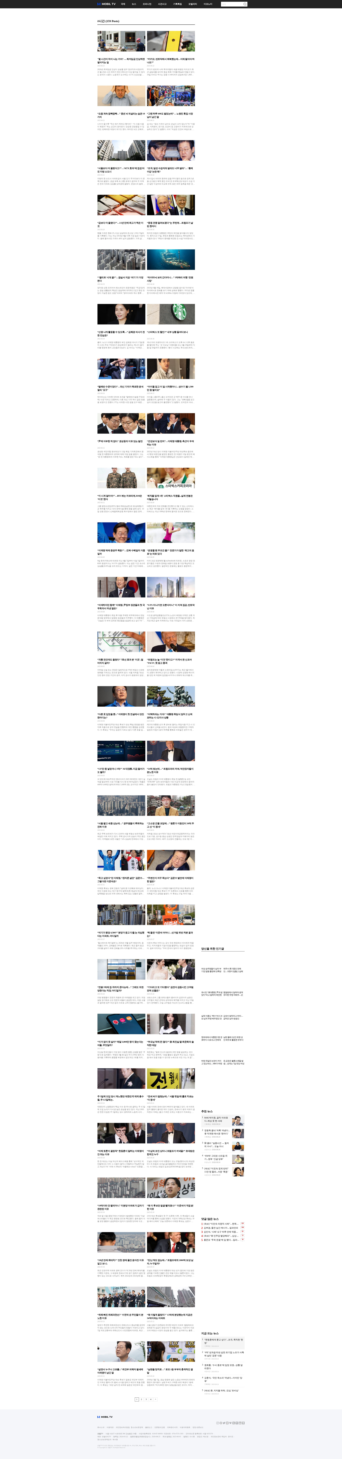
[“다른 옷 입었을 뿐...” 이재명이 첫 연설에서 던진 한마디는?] (121, 708)
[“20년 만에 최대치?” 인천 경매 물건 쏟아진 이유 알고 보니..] (121, 1254)
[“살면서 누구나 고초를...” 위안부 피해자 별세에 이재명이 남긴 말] (121, 1363)
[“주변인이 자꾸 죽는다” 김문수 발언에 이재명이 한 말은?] (171, 871)
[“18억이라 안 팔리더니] (121, 1199)
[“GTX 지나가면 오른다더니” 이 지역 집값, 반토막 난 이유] (171, 598)
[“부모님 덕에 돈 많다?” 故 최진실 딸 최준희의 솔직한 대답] (171, 1035)
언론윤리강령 (159, 1427)
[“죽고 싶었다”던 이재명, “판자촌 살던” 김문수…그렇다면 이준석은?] (121, 871)
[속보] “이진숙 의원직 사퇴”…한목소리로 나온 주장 (222, 1224)
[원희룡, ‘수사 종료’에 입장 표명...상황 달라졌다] (223, 1368)
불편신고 (148, 1427)
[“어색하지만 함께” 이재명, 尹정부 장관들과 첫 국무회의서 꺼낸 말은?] (121, 598)
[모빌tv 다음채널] (227, 1424)
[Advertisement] (223, 1088)
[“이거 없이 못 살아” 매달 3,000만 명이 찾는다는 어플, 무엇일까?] (121, 1035)
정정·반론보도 (198, 1427)
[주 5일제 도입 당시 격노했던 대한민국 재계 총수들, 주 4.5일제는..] (121, 1090)
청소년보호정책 (137, 1427)
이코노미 (208, 4)
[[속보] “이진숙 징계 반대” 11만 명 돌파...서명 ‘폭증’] (223, 1171)
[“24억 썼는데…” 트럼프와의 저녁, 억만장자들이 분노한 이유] (171, 762)
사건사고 (162, 4)
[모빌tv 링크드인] (240, 1424)
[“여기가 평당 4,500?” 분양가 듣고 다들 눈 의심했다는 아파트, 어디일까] (121, 926)
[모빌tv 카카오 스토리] (237, 1424)
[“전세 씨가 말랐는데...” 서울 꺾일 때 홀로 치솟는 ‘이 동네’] (171, 1090)
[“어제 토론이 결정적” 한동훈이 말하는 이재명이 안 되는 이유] (121, 1144)
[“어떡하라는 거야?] (171, 708)
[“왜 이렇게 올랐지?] (171, 1308)
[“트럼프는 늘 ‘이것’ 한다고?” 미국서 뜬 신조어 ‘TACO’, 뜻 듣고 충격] (171, 653)
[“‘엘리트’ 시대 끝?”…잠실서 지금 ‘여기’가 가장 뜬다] (121, 271)
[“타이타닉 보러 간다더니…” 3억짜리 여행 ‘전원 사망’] (171, 271)
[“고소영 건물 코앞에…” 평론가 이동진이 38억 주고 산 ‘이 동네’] (171, 817)
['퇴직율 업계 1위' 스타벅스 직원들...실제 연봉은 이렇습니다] (171, 489)
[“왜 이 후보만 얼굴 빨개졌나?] (171, 1199)
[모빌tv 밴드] (233, 1424)
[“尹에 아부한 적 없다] (121, 435)
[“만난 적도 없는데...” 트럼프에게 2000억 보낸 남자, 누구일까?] (171, 1254)
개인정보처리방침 (123, 1427)
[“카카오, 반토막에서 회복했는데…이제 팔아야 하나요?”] (171, 52)
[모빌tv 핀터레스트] (220, 1424)
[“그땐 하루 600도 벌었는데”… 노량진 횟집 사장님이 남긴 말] (171, 107)
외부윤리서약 (172, 1427)
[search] (245, 4)
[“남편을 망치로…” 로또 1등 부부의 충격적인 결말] (171, 1363)
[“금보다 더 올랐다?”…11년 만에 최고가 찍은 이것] (121, 216)
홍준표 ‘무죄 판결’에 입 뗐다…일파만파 (222, 1240)
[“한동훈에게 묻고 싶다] (223, 1343)
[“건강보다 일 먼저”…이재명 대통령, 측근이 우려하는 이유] (171, 435)
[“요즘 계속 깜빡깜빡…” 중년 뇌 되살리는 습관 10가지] (121, 107)
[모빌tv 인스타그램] (217, 1424)
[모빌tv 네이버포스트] (243, 1424)
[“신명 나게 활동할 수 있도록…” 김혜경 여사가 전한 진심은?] (121, 325)
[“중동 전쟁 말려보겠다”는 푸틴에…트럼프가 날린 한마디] (171, 216)
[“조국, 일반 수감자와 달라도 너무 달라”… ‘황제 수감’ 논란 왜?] (171, 162)
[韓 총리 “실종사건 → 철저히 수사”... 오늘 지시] (223, 1146)
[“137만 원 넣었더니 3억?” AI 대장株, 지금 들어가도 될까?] (121, 762)
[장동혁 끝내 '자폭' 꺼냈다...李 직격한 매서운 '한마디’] (223, 1133)
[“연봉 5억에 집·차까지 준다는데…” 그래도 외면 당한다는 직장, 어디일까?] (121, 981)
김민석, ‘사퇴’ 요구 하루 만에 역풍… (221, 1232)
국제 (123, 4)
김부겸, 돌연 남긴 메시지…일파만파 (221, 1228)
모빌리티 (193, 4)
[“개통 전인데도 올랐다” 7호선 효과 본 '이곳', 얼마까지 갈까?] (121, 653)
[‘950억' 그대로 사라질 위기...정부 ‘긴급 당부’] (223, 1159)
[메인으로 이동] (106, 5)
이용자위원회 (185, 1427)
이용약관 (110, 1427)
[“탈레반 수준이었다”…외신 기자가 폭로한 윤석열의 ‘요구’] (121, 380)
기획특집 (177, 4)
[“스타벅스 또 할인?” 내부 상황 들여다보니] (171, 325)
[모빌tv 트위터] (224, 1424)
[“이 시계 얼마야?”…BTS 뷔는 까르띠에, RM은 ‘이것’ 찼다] (121, 489)
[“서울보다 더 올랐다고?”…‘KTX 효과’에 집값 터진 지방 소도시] (121, 162)
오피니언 (147, 4)
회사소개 (100, 1427)
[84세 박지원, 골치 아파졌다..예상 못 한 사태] (223, 1121)
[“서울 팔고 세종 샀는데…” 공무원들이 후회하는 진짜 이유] (121, 817)
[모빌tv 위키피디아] (230, 1424)
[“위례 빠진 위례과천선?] (121, 1308)
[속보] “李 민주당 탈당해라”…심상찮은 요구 (222, 1236)
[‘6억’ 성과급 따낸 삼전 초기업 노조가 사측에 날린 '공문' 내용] (223, 1355)
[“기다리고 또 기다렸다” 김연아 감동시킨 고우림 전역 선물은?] (171, 981)
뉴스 (134, 4)
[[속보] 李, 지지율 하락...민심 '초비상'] (223, 1393)
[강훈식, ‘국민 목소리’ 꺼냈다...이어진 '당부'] (223, 1381)
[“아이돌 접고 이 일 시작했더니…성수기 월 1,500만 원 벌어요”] (171, 380)
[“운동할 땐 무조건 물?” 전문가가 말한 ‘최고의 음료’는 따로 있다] (171, 544)
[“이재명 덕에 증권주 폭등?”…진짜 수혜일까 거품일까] (121, 544)
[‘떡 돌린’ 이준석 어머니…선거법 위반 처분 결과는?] (171, 926)
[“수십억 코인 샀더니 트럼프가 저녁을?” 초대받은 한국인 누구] (171, 1144)
